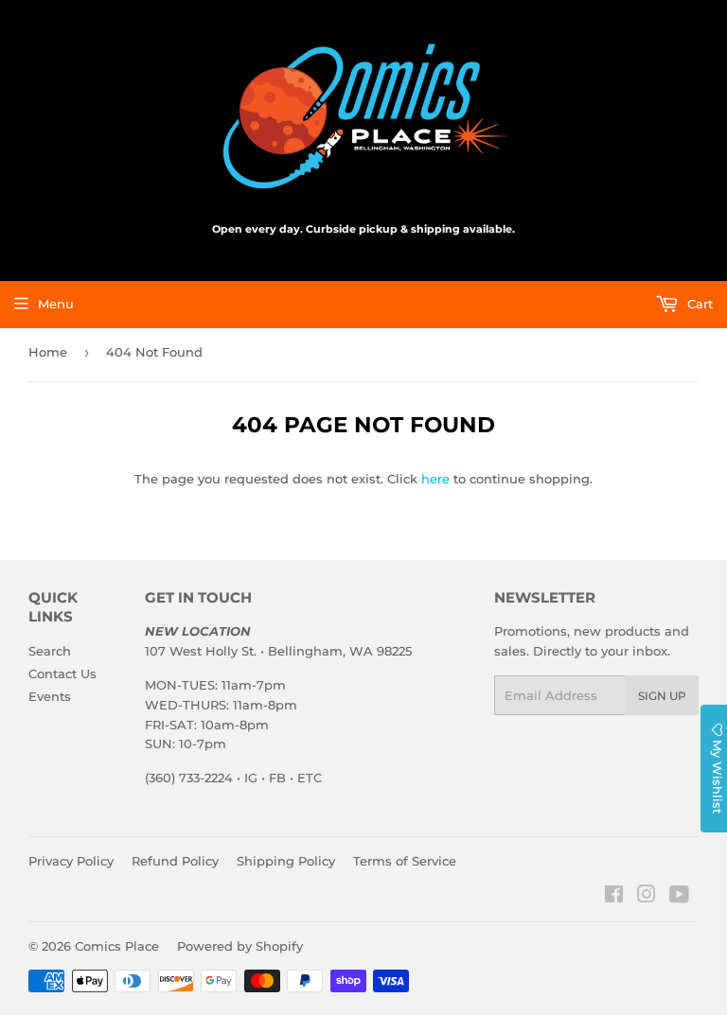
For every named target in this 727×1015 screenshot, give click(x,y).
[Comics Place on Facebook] (614, 896)
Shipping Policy (286, 860)
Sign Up (662, 696)
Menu (56, 303)
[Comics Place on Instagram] (646, 896)
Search (49, 650)
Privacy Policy (71, 860)
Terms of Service (404, 860)
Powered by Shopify (240, 946)
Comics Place (117, 946)
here (435, 478)
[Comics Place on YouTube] (679, 896)
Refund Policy (175, 860)
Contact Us (62, 673)
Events (49, 696)
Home (47, 351)
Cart (698, 303)
